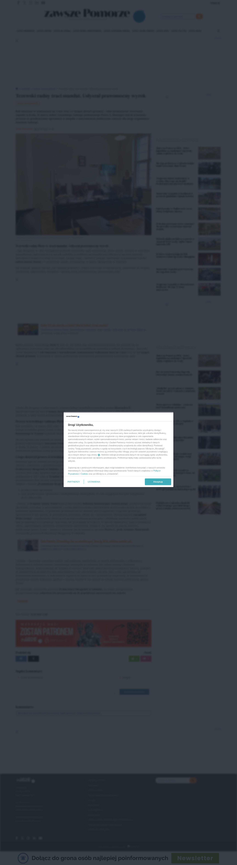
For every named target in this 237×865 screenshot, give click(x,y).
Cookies (84, 473)
